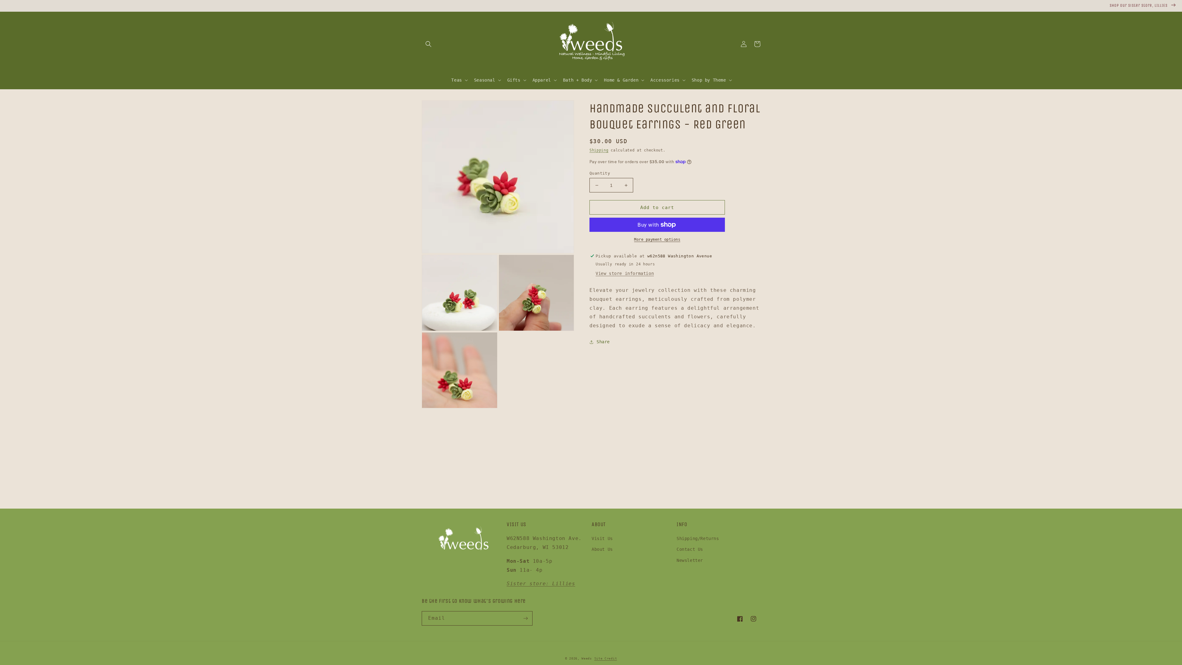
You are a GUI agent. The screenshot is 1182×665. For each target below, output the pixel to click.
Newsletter (690, 560)
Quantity (599, 173)
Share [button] (603, 341)
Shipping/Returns (698, 538)
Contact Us (690, 549)
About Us (602, 549)
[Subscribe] (525, 618)
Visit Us (602, 538)
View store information (625, 273)
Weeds (586, 658)
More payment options (657, 239)
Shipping (599, 150)
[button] (428, 44)
